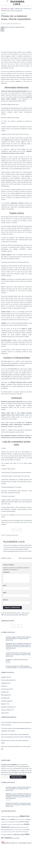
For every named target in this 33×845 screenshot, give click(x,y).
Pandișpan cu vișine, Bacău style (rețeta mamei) (17, 660)
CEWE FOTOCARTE (20, 819)
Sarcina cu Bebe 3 (6, 710)
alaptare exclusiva (15, 816)
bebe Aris (8, 819)
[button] (2, 3)
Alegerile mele (5, 677)
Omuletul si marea (6, 558)
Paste (17, 829)
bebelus (13, 819)
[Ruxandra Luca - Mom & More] (16, 2)
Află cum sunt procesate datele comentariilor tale (14, 614)
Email (5, 592)
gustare (15, 827)
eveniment (21, 824)
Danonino (21, 821)
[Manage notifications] (3, 842)
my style (13, 829)
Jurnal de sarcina (6, 689)
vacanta (9, 834)
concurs (28, 819)
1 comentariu (10, 649)
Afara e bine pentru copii (25, 558)
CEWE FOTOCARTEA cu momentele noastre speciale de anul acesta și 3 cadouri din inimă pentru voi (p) (18, 654)
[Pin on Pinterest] (20, 529)
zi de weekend (15, 838)
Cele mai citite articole (7, 680)
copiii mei (13, 821)
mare (10, 829)
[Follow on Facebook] (12, 626)
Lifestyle (3, 692)
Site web (5, 599)
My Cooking (4, 695)
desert (27, 821)
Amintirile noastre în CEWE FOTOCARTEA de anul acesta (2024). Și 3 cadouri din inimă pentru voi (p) (18, 638)
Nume (5, 585)
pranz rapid (23, 829)
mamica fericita (5, 829)
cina (25, 819)
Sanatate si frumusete (7, 707)
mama (26, 827)
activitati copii (4, 816)
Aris (27, 816)
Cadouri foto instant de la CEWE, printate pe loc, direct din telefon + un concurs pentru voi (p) (19, 667)
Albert (22, 816)
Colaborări (4, 683)
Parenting (3, 13)
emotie (17, 824)
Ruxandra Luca (17, 23)
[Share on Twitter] (18, 529)
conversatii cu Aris (4, 821)
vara (12, 834)
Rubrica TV (4, 704)
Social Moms (13, 831)
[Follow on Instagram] (16, 626)
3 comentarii (10, 662)
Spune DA (4, 713)
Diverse (3, 686)
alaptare (9, 816)
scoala (2, 831)
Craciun (17, 821)
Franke (12, 827)
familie (7, 827)
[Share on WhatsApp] (12, 529)
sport (17, 831)
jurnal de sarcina (21, 827)
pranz (19, 829)
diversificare (4, 824)
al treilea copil (18, 8)
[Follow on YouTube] (21, 626)
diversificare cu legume (11, 824)
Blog (12, 8)
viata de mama (19, 834)
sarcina (27, 829)
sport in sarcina (22, 831)
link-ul (17, 535)
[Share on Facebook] (15, 529)
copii (9, 821)
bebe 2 (3, 819)
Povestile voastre (6, 701)
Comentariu (6, 572)
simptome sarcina (7, 831)
